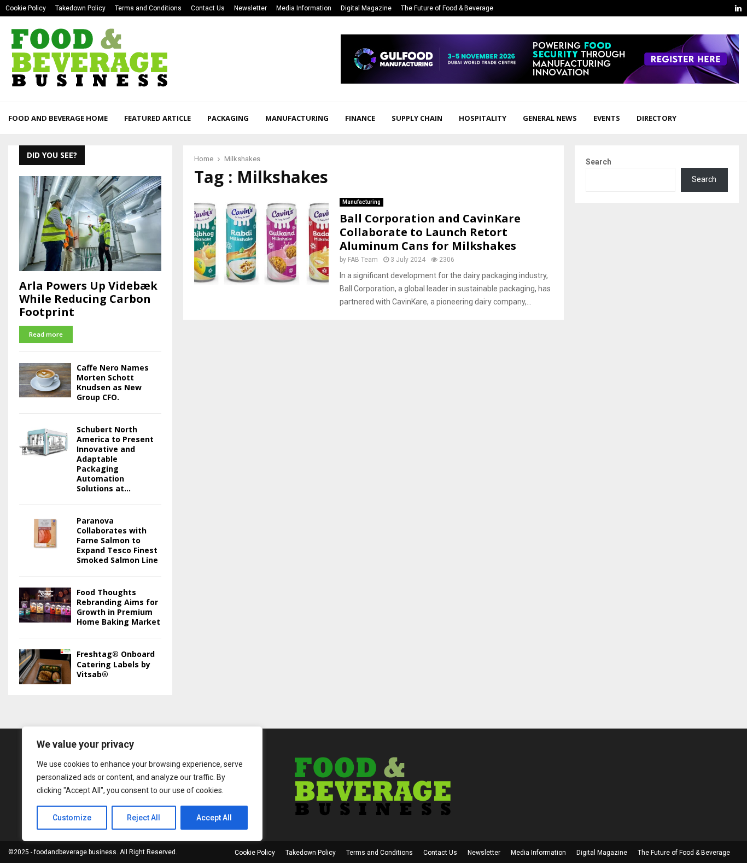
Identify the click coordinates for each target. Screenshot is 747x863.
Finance (360, 118)
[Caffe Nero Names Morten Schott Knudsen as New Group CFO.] (45, 380)
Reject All (143, 817)
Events (606, 118)
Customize (71, 817)
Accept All (214, 817)
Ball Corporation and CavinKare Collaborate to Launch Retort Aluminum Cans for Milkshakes (430, 232)
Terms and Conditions (148, 8)
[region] (142, 783)
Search (598, 161)
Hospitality (482, 118)
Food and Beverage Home (58, 118)
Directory (656, 118)
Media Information (303, 8)
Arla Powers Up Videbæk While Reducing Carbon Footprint (88, 298)
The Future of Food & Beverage (447, 8)
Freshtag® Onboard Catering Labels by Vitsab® (116, 664)
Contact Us (208, 8)
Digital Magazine (366, 8)
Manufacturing (297, 118)
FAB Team (363, 259)
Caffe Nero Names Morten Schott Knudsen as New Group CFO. (113, 382)
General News (550, 118)
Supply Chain (417, 118)
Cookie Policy (25, 8)
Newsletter (250, 8)
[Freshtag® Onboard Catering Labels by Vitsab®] (45, 666)
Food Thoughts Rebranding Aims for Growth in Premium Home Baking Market (118, 607)
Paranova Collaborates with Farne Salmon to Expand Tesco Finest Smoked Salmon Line (117, 540)
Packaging (228, 118)
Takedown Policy (80, 8)
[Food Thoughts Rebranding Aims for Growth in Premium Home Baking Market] (45, 605)
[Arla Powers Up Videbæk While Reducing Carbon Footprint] (90, 223)
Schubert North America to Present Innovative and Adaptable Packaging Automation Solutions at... (115, 459)
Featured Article (157, 118)
